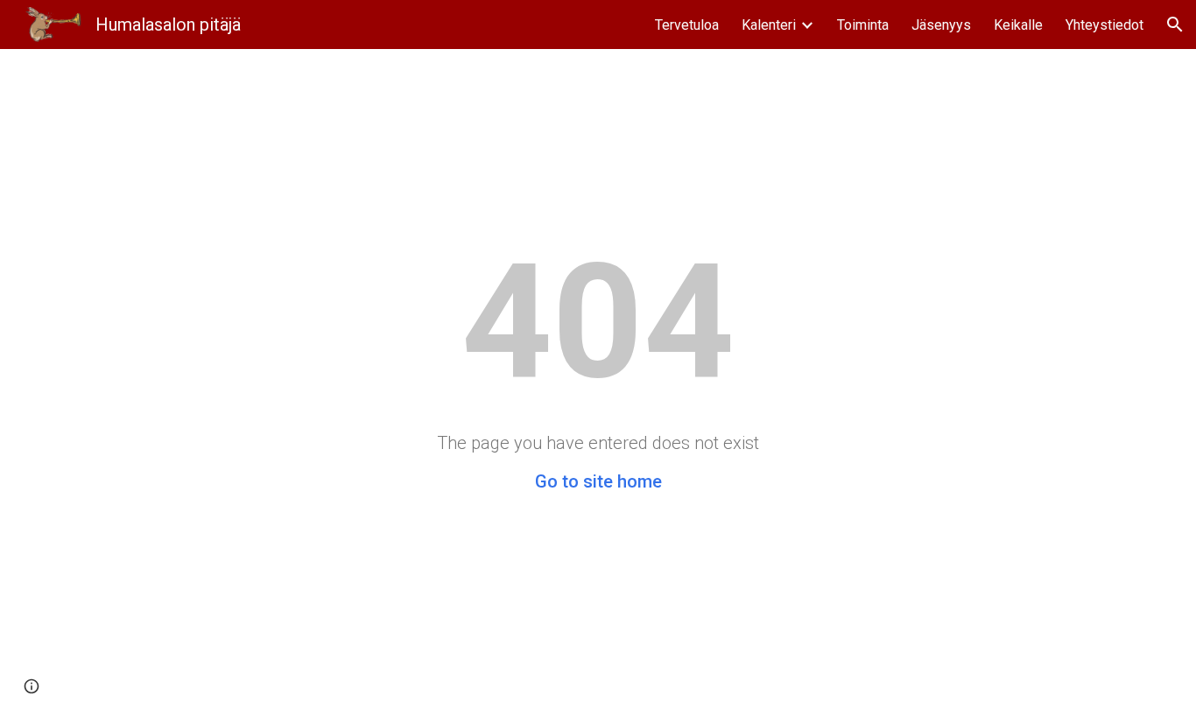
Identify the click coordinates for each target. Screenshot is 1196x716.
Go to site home (598, 481)
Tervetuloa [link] (687, 25)
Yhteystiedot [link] (1104, 25)
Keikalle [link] (1018, 25)
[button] (1175, 25)
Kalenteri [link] (769, 25)
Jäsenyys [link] (941, 25)
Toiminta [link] (863, 25)
